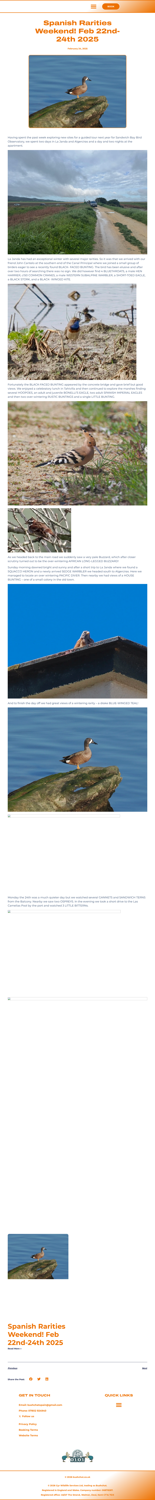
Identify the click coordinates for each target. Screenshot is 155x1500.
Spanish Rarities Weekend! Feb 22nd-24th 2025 (36, 1334)
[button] (93, 6)
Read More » (14, 1348)
